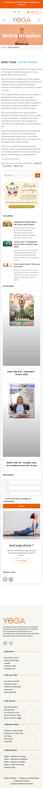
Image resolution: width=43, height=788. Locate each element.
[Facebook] (14, 12)
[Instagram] (18, 12)
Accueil (4, 47)
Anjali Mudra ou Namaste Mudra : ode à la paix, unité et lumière (25, 223)
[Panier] (39, 20)
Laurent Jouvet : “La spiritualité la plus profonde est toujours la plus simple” (26, 244)
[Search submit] (37, 175)
